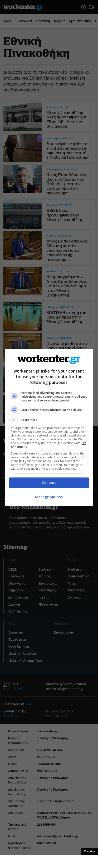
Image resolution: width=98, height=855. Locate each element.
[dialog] (49, 427)
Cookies (89, 851)
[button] (49, 420)
